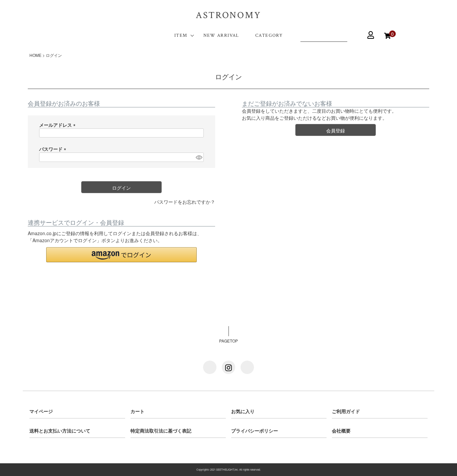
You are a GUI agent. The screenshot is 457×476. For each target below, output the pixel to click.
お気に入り (243, 411)
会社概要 (341, 430)
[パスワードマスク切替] (198, 157)
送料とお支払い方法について (59, 430)
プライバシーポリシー (254, 430)
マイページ (41, 411)
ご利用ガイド (346, 411)
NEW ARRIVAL (221, 35)
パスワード (54, 149)
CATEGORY (269, 35)
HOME (35, 55)
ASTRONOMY (228, 15)
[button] (121, 254)
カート (137, 411)
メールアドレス (58, 124)
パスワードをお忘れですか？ (184, 201)
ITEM (180, 35)
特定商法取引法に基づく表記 (160, 430)
